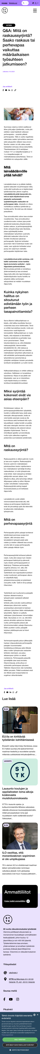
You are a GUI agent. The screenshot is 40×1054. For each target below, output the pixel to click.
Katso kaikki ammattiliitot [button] (14, 901)
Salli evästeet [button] (20, 1040)
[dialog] (20, 1033)
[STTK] (14, 10)
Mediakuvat (13, 3)
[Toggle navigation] (35, 10)
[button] (20, 1050)
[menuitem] (36, 3)
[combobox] (25, 3)
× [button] (37, 1015)
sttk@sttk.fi (13, 972)
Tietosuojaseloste (7, 1035)
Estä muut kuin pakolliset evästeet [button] (20, 1045)
